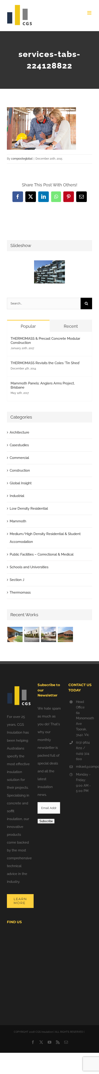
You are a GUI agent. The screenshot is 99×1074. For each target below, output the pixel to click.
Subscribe (46, 821)
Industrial (17, 496)
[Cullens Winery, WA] (65, 634)
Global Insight (21, 483)
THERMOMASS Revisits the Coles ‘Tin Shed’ (45, 363)
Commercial (19, 458)
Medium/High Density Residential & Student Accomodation (45, 538)
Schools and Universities (29, 567)
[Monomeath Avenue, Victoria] (48, 634)
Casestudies (19, 445)
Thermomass (20, 592)
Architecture (19, 432)
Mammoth (18, 521)
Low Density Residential (29, 508)
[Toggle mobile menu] (89, 12)
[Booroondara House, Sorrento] (15, 634)
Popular (28, 326)
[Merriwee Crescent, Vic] (32, 634)
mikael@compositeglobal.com (84, 766)
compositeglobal (21, 158)
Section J (17, 580)
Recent (71, 326)
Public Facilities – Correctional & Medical (41, 554)
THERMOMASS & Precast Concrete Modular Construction (45, 340)
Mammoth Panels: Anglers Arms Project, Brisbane (43, 385)
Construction (20, 470)
